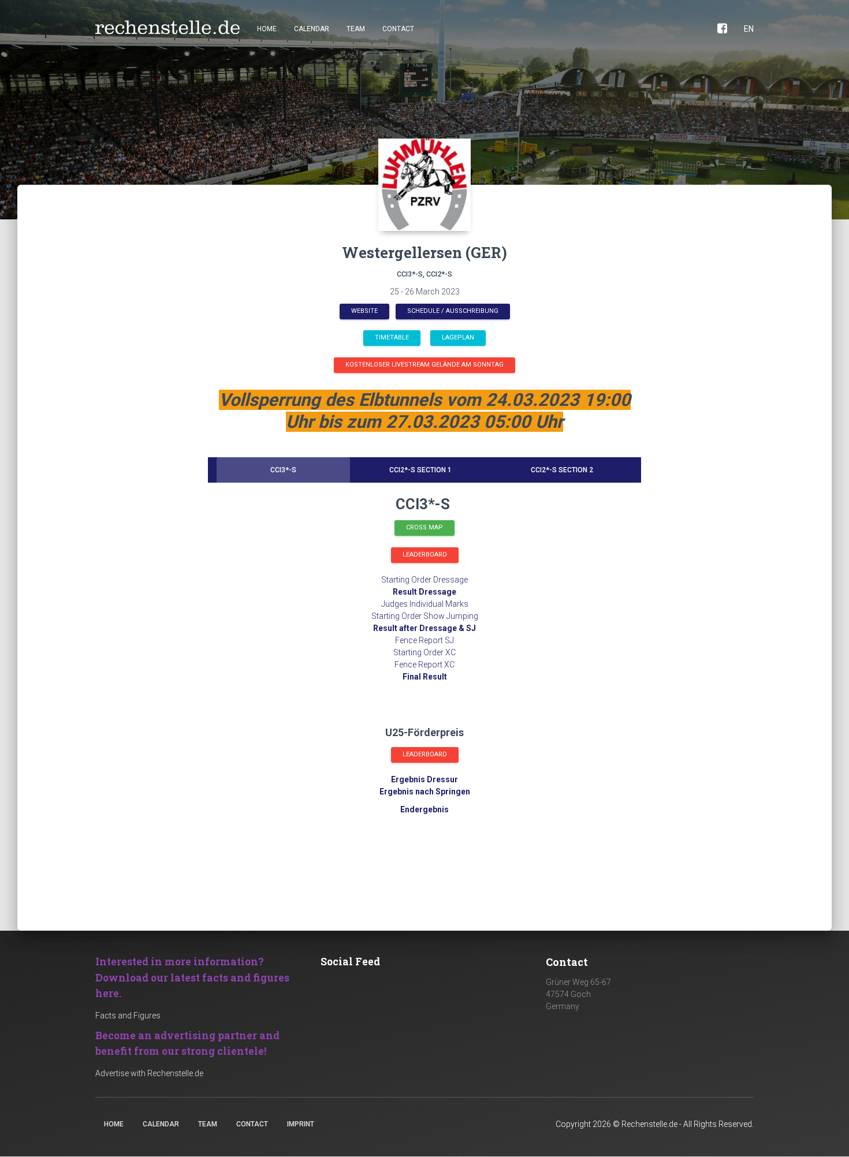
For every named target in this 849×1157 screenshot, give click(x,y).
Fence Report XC (424, 664)
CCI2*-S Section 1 (420, 470)
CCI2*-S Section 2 (562, 470)
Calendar (311, 29)
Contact (398, 29)
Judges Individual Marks (424, 604)
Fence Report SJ (424, 640)
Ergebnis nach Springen (424, 791)
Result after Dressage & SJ (424, 628)
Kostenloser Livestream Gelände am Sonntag (424, 364)
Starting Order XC (424, 652)
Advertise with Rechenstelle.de (149, 1073)
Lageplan (458, 337)
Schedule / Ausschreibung (452, 311)
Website (364, 311)
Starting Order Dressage (424, 579)
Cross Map (424, 527)
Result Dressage (424, 591)
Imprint (300, 1124)
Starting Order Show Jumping (424, 616)
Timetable (392, 337)
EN (749, 28)
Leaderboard (425, 554)
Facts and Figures (128, 1015)
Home (267, 29)
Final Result (425, 676)
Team (356, 29)
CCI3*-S (283, 470)
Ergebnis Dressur (424, 779)
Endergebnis (424, 809)
